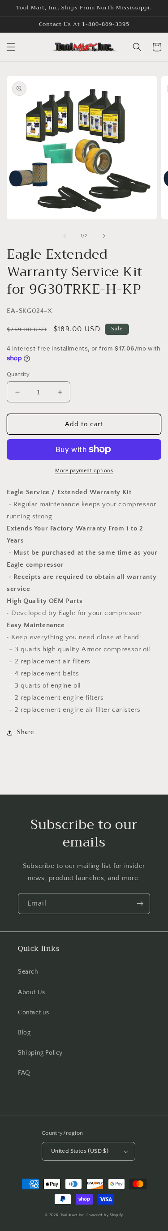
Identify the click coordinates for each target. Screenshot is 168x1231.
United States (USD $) (79, 1151)
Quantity (18, 374)
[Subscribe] (140, 903)
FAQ (24, 1073)
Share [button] (25, 732)
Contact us (33, 1012)
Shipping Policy (40, 1052)
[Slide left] (64, 236)
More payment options (84, 471)
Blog (24, 1032)
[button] (11, 47)
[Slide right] (104, 236)
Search (28, 971)
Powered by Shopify (104, 1215)
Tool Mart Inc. (73, 1215)
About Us (31, 992)
